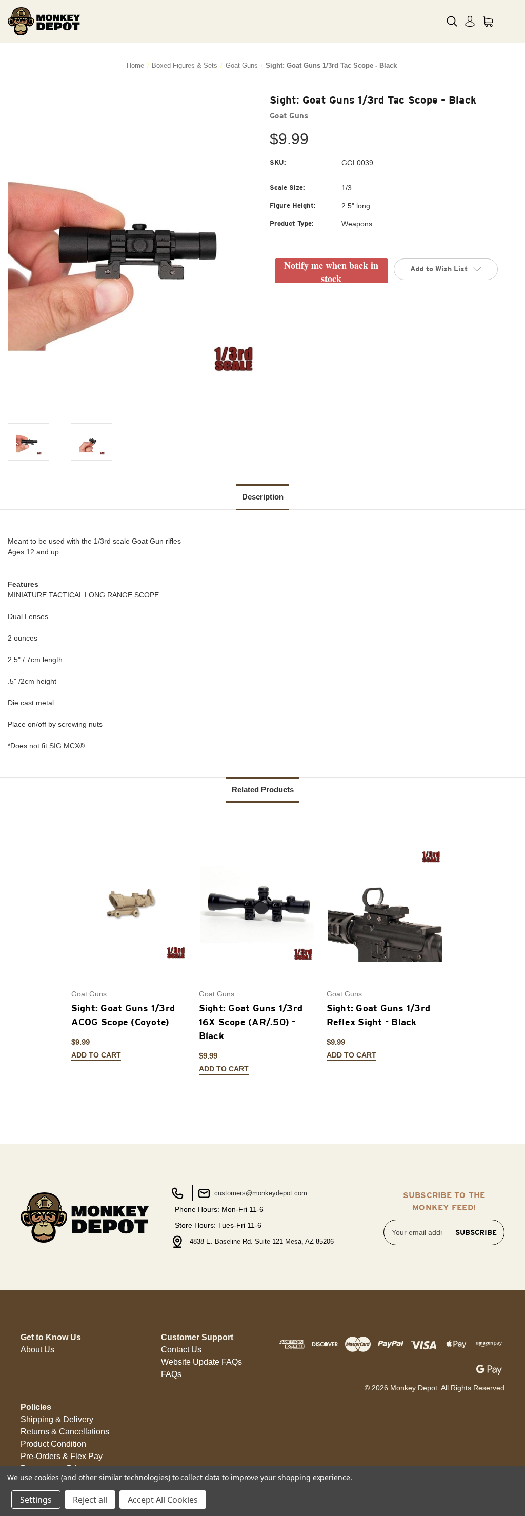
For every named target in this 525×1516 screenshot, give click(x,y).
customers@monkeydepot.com (259, 1193)
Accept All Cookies (163, 1499)
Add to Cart (96, 1055)
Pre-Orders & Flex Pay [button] (62, 1456)
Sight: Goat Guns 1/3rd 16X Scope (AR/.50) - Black (251, 1022)
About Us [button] (37, 1349)
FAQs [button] (171, 1374)
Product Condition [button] (53, 1444)
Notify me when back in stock (331, 270)
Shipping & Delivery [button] (57, 1419)
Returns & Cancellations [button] (65, 1431)
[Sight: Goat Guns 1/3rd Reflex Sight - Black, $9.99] (385, 905)
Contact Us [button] (181, 1349)
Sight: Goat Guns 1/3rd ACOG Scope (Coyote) (123, 1015)
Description (263, 496)
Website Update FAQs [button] (201, 1362)
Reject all (90, 1499)
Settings (36, 1499)
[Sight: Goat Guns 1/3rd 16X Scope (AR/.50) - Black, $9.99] (257, 905)
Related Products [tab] (263, 789)
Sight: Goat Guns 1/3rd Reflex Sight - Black (379, 1015)
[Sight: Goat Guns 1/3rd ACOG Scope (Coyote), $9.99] (130, 905)
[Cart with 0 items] (488, 21)
